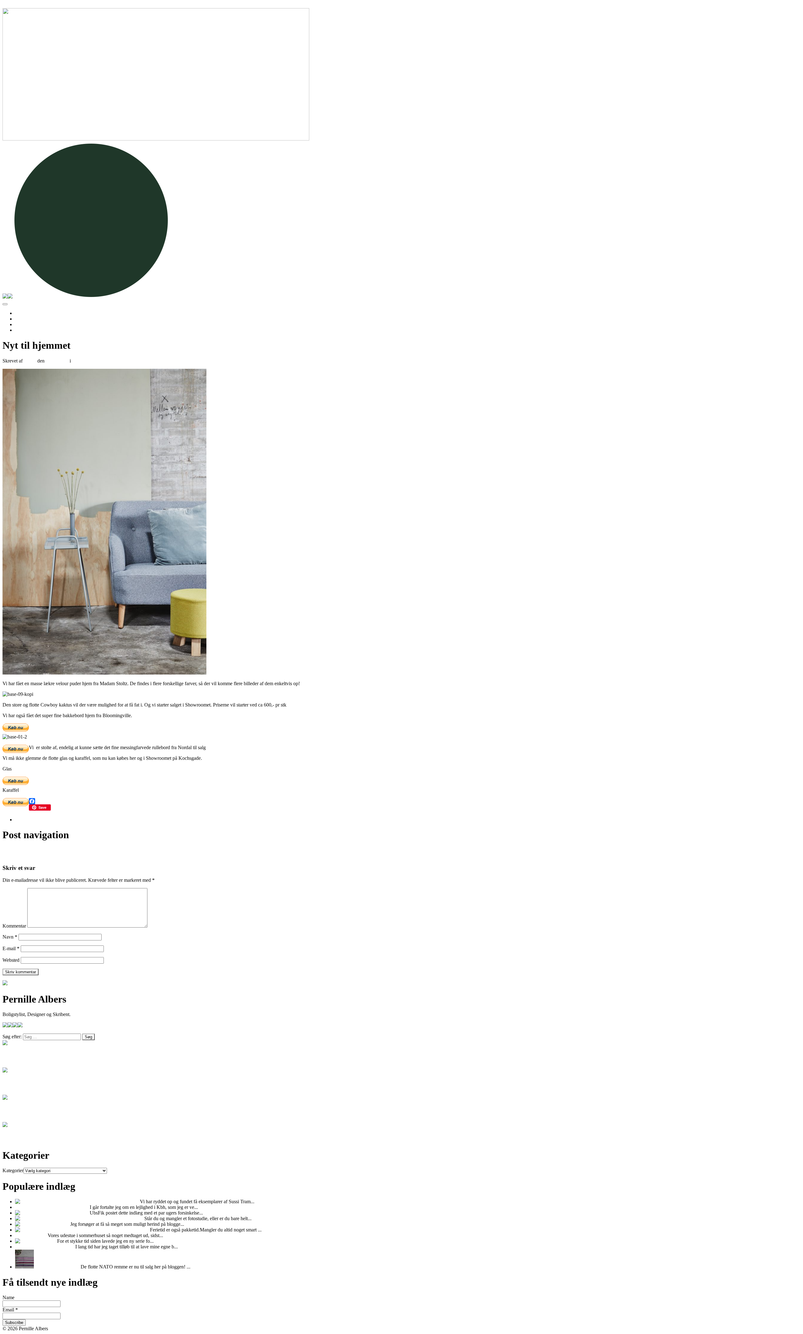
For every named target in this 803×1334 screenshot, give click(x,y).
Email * (10, 1309)
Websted (11, 960)
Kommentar (14, 926)
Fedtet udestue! (31, 1235)
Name (8, 1297)
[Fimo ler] (26, 1241)
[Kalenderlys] (29, 1224)
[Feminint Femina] (34, 1212)
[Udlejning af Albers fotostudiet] (48, 1218)
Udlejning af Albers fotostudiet (36, 856)
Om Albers (26, 324)
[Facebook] (401, 801)
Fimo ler (46, 1241)
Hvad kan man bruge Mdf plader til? (52, 1207)
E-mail (11, 948)
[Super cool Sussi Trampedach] (47, 1201)
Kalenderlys (57, 1224)
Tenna (30, 360)
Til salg (22, 318)
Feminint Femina (71, 1212)
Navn (10, 937)
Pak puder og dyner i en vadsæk (117, 1229)
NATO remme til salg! (57, 1266)
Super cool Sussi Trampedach (109, 1201)
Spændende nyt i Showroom (34, 850)
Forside (22, 313)
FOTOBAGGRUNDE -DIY (45, 1246)
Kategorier (13, 1170)
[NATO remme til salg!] (24, 1266)
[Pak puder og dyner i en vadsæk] (49, 1229)
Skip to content (17, 5)
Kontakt (23, 330)
